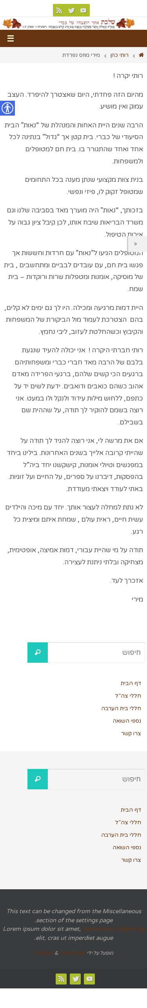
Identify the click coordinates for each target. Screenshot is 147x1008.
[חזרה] (137, 244)
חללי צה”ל (128, 696)
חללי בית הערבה (121, 708)
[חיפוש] (37, 652)
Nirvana (44, 953)
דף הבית (131, 683)
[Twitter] (71, 10)
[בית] (141, 55)
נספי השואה (127, 721)
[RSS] (59, 10)
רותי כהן (120, 55)
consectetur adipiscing (113, 928)
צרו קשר (131, 733)
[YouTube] (83, 10)
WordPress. (59, 953)
